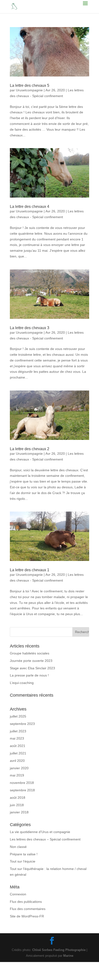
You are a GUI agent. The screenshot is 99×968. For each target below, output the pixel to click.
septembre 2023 (22, 724)
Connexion (18, 894)
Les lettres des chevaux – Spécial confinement (45, 839)
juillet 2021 (18, 753)
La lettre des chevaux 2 (29, 449)
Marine (68, 955)
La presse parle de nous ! (29, 675)
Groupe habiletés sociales (29, 653)
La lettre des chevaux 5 (29, 85)
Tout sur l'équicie (22, 861)
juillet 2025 (18, 716)
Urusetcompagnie (29, 90)
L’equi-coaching (22, 683)
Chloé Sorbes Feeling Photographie (59, 950)
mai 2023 (17, 738)
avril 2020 (17, 761)
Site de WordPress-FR (27, 916)
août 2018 (17, 797)
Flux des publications (26, 902)
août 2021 (17, 746)
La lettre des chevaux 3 (29, 328)
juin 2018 (17, 805)
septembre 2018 (22, 790)
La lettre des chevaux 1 (29, 570)
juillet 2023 (18, 731)
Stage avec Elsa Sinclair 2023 (32, 668)
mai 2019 (17, 775)
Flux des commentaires (27, 909)
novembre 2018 (22, 783)
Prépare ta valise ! (23, 854)
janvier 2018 (19, 812)
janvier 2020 (19, 768)
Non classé (18, 847)
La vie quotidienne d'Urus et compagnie (40, 832)
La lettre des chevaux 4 (29, 206)
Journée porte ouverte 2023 (31, 661)
